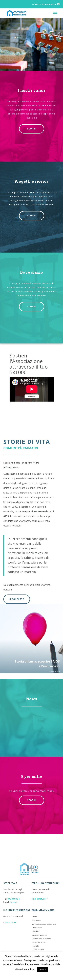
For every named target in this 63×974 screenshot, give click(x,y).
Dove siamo (31, 272)
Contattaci (8, 922)
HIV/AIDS (35, 931)
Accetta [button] (42, 969)
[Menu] (55, 13)
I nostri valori (31, 90)
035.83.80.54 (13, 898)
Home (34, 916)
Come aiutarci (38, 949)
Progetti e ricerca (31, 181)
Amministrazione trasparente (44, 924)
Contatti (35, 946)
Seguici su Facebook (44, 4)
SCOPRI (31, 128)
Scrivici (13, 901)
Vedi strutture (39, 898)
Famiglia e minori (39, 935)
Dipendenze (36, 927)
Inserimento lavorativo (41, 938)
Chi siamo (36, 920)
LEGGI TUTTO (17, 599)
